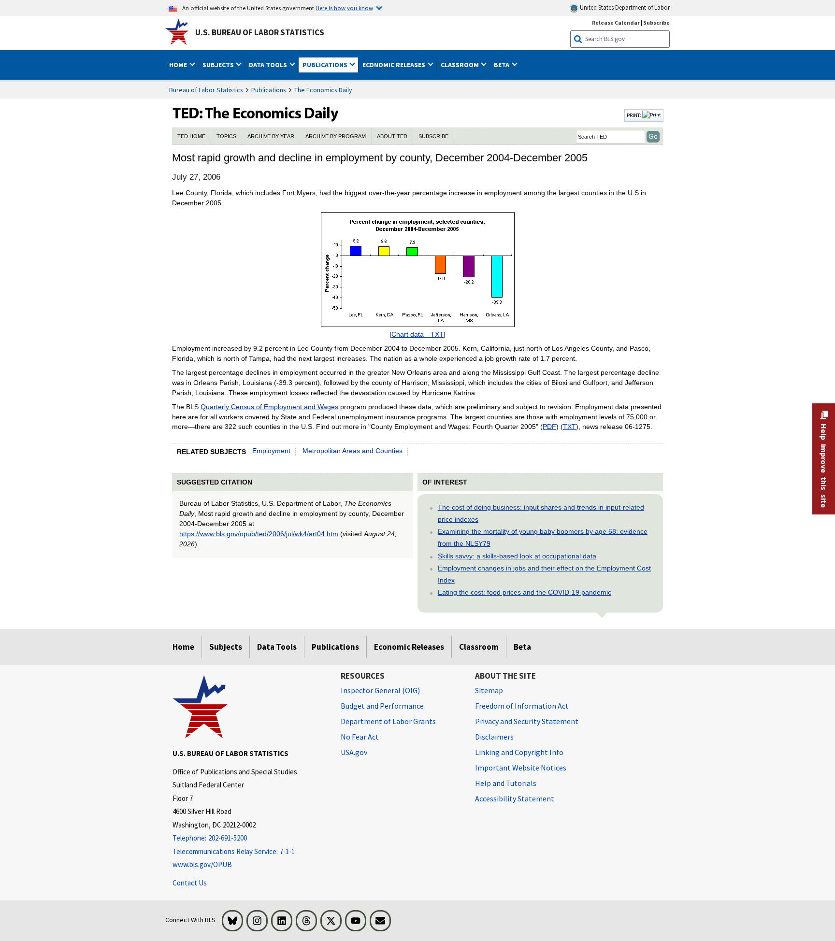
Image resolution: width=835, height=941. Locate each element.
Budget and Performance (382, 706)
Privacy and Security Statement (526, 721)
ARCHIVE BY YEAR (270, 136)
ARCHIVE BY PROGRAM (335, 136)
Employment (271, 451)
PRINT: (634, 115)
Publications (268, 90)
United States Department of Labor (624, 7)
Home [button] (178, 64)
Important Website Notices (520, 767)
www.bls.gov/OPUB (202, 864)
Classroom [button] (460, 64)
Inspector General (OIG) (380, 690)
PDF (549, 426)
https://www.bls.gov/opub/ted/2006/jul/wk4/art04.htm (258, 534)
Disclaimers (494, 736)
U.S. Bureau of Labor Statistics (259, 32)
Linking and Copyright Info (519, 752)
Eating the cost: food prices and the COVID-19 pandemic (524, 592)
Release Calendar (616, 22)
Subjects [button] (218, 64)
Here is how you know (344, 8)
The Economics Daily (323, 90)
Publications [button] (325, 64)
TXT (569, 426)
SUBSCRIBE (433, 136)
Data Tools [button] (268, 64)
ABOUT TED (392, 136)
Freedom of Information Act (522, 706)
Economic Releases (409, 647)
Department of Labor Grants (388, 721)
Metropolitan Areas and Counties (352, 451)
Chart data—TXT (417, 334)
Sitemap (489, 690)
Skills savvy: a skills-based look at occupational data (517, 556)
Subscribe (656, 22)
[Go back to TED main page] (397, 115)
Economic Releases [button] (394, 64)
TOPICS (226, 136)
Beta (522, 647)
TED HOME (191, 136)
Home (183, 647)
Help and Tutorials (505, 783)
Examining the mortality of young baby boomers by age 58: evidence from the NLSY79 (543, 537)
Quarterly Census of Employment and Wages (269, 407)
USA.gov (354, 752)
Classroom (479, 647)
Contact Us (190, 882)
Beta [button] (502, 64)
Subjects (225, 647)
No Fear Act (360, 736)
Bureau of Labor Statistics (206, 90)
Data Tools (277, 647)
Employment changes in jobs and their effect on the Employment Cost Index (544, 574)
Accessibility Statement (514, 798)
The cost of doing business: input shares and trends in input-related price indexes (541, 513)
